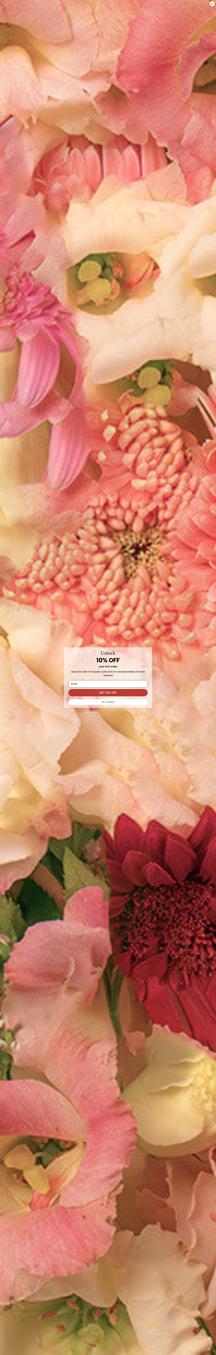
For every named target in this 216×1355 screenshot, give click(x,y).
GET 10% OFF (108, 693)
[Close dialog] (212, 3)
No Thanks (108, 702)
